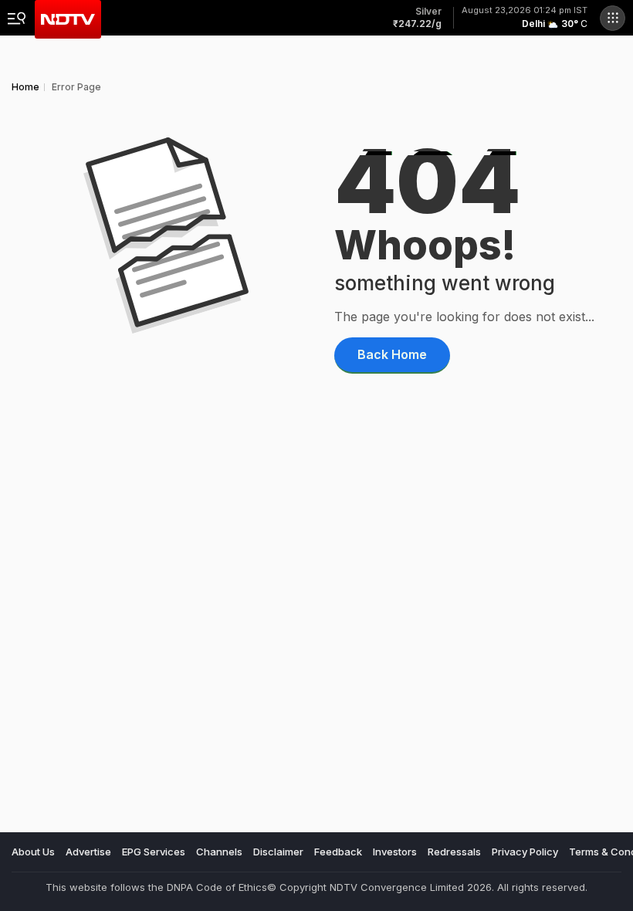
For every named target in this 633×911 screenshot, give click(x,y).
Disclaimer (278, 851)
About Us (33, 851)
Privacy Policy (525, 851)
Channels (219, 851)
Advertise (88, 851)
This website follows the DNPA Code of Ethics (156, 887)
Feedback (338, 851)
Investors (395, 851)
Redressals (454, 851)
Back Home (392, 354)
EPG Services (153, 851)
